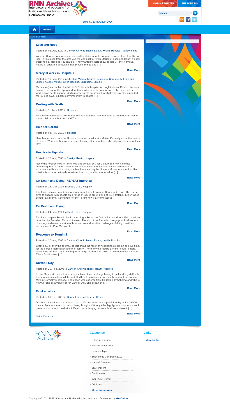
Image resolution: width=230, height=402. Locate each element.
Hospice (115, 50)
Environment (99, 367)
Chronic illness (84, 50)
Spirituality (86, 81)
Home (34, 29)
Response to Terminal (51, 234)
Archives (47, 29)
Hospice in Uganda (49, 152)
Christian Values (76, 78)
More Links (152, 339)
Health (106, 50)
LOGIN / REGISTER (162, 3)
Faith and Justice (85, 297)
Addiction (97, 384)
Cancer (71, 50)
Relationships (129, 50)
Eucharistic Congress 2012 (107, 356)
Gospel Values (53, 81)
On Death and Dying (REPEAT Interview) (64, 180)
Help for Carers (47, 127)
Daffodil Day (45, 263)
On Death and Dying (50, 206)
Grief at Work (45, 291)
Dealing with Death (49, 104)
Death (97, 50)
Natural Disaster (101, 362)
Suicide (98, 81)
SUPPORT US (189, 3)
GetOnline (122, 398)
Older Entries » (44, 316)
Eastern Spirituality (102, 345)
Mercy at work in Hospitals (55, 73)
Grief (66, 81)
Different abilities (101, 339)
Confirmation (99, 373)
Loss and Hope (46, 44)
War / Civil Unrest (101, 378)
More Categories (102, 390)
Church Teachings (97, 78)
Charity (71, 158)
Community (115, 78)
